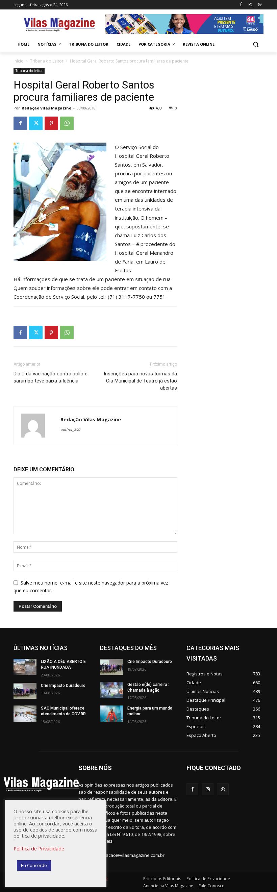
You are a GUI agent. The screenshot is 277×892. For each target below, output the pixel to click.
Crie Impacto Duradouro (63, 685)
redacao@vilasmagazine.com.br (132, 855)
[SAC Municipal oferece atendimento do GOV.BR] (25, 713)
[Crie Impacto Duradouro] (25, 691)
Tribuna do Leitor (47, 61)
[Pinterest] (51, 123)
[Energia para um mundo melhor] (111, 713)
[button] (255, 44)
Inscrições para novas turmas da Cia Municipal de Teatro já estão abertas (140, 381)
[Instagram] (250, 5)
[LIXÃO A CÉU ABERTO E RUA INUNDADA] (25, 667)
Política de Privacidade (39, 848)
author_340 (70, 429)
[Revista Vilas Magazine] (59, 25)
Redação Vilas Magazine (46, 107)
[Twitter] (36, 123)
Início (19, 61)
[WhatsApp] (259, 5)
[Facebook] (241, 5)
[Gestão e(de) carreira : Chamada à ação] (111, 690)
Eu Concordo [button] (34, 865)
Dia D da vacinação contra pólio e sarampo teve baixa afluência (50, 377)
